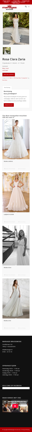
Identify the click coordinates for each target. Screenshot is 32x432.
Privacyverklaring (25, 429)
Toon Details (22, 168)
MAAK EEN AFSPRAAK (9, 74)
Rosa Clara (18, 78)
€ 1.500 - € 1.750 (12, 78)
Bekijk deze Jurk (9, 105)
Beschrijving (7, 87)
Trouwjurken (24, 78)
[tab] (7, 87)
